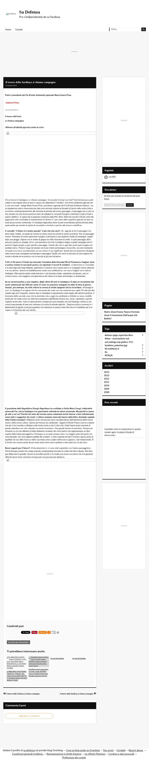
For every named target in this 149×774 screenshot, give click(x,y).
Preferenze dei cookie (74, 757)
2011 (106, 382)
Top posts (108, 750)
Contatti (19, 30)
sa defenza (29, 750)
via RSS (112, 177)
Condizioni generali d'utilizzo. (27, 754)
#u (106, 352)
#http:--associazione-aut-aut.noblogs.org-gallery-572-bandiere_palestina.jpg (119, 342)
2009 (106, 389)
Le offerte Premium (95, 754)
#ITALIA (108, 355)
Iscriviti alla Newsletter (18, 642)
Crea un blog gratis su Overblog (83, 750)
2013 (106, 375)
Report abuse (136, 750)
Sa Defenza (29, 12)
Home (8, 30)
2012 (106, 379)
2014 (106, 372)
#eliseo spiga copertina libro (119, 335)
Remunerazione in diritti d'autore (64, 754)
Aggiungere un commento (29, 716)
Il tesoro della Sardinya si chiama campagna (30, 82)
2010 (106, 386)
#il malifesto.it (112, 349)
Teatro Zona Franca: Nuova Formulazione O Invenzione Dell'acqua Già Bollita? (122, 315)
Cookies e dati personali (121, 754)
